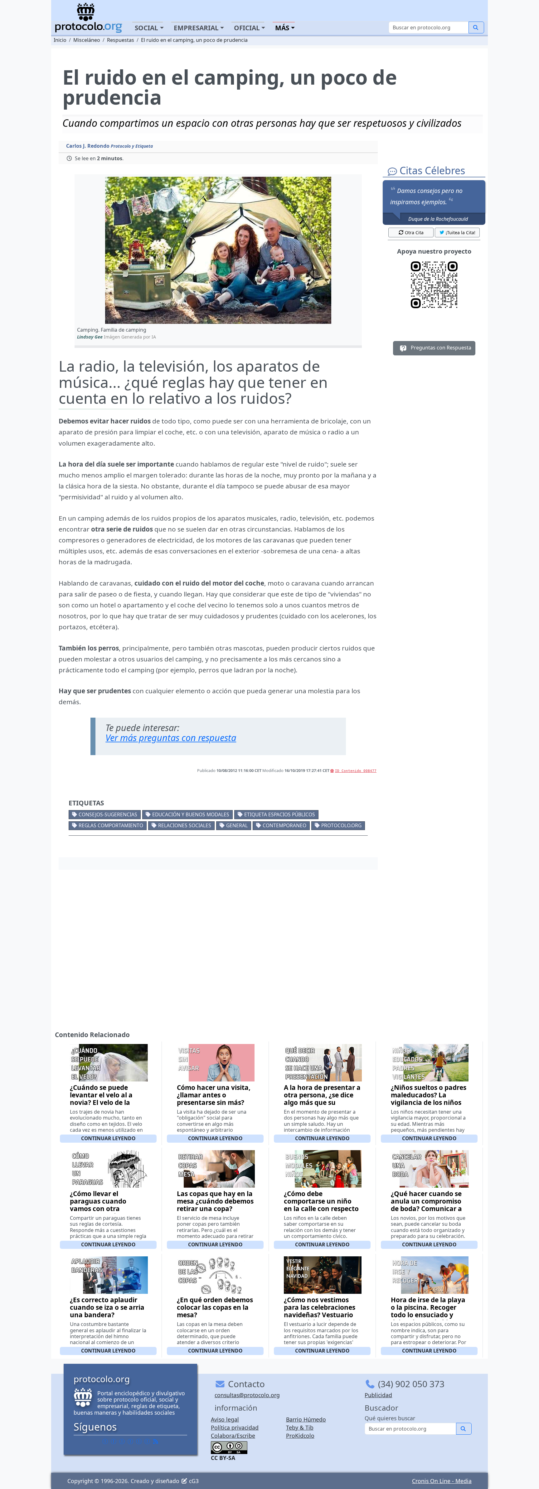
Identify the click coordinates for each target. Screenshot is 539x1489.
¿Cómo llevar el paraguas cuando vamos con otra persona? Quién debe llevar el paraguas (104, 1208)
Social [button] (146, 27)
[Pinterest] (122, 1441)
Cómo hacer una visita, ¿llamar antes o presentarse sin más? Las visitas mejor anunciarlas (213, 1102)
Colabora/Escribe (233, 1435)
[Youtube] (147, 1441)
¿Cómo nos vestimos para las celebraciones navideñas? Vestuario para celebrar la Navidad (319, 1314)
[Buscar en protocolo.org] (476, 27)
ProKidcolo (300, 1435)
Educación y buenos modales (190, 814)
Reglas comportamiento (111, 825)
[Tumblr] (130, 1441)
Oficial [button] (247, 27)
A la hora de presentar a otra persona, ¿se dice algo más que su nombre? (322, 1098)
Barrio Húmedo (306, 1419)
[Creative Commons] (229, 1447)
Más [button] (282, 27)
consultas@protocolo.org (247, 1395)
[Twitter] (113, 1441)
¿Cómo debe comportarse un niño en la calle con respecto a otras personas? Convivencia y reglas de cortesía (321, 1212)
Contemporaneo (284, 825)
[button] (218, 250)
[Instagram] (138, 1441)
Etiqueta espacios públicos (279, 814)
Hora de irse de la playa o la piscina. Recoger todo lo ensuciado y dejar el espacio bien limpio (428, 1314)
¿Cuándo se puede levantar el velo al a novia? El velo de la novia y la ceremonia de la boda (108, 1102)
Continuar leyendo (108, 1138)
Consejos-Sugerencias (108, 814)
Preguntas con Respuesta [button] (440, 347)
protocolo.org (341, 825)
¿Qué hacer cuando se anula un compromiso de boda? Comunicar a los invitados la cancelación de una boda (426, 1212)
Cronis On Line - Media (442, 1481)
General (237, 825)
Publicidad (378, 1395)
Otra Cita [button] (414, 232)
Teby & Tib (299, 1427)
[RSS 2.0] (155, 1441)
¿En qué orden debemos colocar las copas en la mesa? (215, 1307)
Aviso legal (225, 1419)
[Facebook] (105, 1441)
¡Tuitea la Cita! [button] (460, 232)
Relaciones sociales (184, 825)
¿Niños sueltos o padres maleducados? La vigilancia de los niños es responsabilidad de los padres (428, 1102)
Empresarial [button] (196, 27)
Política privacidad (235, 1427)
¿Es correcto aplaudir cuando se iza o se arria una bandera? (107, 1307)
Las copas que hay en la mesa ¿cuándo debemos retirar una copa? (215, 1201)
